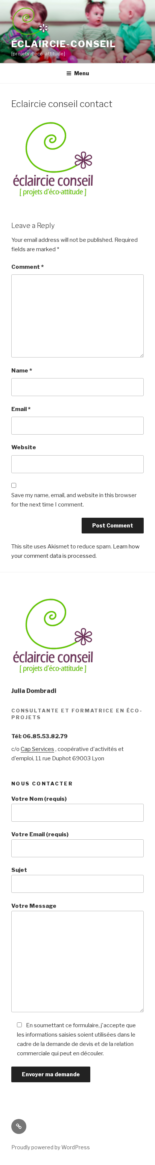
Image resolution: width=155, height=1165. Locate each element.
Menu (81, 73)
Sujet (19, 870)
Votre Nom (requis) (39, 799)
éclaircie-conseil (63, 44)
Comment (27, 267)
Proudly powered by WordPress (50, 1147)
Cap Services (37, 749)
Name (21, 370)
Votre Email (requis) (39, 834)
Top (148, 1158)
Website (23, 447)
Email (20, 409)
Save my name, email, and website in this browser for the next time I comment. (74, 500)
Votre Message (33, 906)
